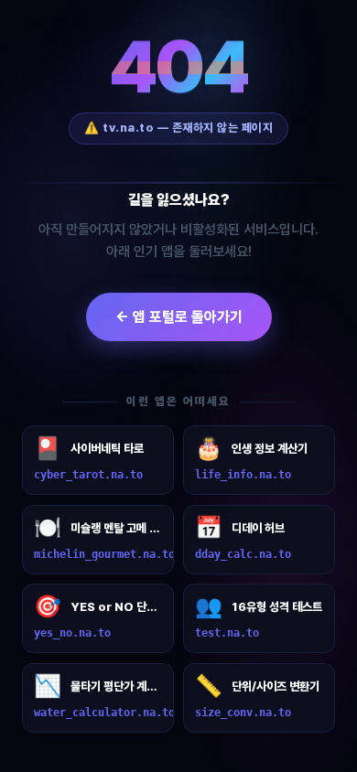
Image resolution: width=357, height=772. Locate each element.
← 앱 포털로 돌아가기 (179, 317)
